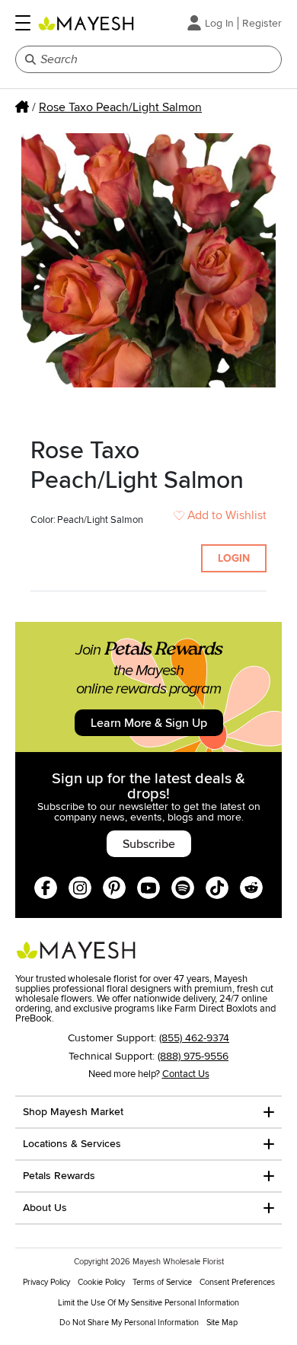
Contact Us (185, 1074)
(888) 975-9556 (193, 1056)
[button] (22, 22)
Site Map (222, 1322)
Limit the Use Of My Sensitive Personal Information (148, 1303)
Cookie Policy (101, 1282)
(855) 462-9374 (194, 1037)
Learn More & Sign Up (149, 723)
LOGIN (234, 558)
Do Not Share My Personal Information (129, 1322)
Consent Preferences (237, 1282)
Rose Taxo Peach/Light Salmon (120, 107)
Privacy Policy (46, 1282)
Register (262, 23)
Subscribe (149, 844)
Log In (219, 23)
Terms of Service (162, 1282)
